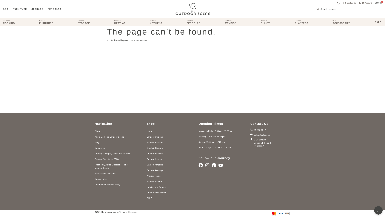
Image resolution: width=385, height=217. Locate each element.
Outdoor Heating (154, 159)
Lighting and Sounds (156, 187)
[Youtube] (220, 165)
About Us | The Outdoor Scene (109, 137)
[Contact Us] (344, 3)
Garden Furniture (155, 142)
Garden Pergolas (155, 165)
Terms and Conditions (105, 173)
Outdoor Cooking (155, 137)
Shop (97, 131)
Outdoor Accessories (156, 192)
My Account (367, 3)
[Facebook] (201, 165)
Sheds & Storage (155, 148)
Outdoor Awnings (155, 170)
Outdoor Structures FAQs (107, 159)
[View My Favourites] (338, 3)
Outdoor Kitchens (155, 153)
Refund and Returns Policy (107, 184)
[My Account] (360, 3)
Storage (37, 9)
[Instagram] (207, 165)
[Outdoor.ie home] (192, 9)
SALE (149, 198)
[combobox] (348, 9)
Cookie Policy (101, 179)
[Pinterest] (214, 165)
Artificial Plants (153, 176)
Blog (97, 142)
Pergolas (54, 9)
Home (149, 131)
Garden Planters (154, 181)
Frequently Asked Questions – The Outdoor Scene (111, 166)
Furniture (20, 9)
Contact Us (351, 3)
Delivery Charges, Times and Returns (112, 153)
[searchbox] (348, 9)
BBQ (5, 9)
